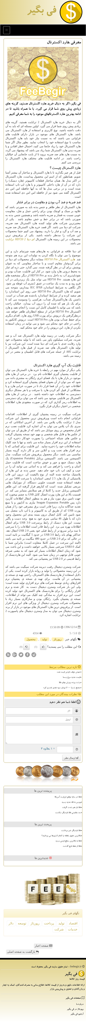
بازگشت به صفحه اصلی (21, 951)
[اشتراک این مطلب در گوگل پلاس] (14, 654)
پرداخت (49, 923)
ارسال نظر (70, 758)
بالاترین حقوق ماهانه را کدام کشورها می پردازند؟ (61, 836)
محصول (31, 639)
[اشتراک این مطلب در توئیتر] (21, 654)
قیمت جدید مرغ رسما (71, 677)
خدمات (72, 929)
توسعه (22, 923)
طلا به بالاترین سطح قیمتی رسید (68, 841)
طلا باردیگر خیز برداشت (71, 831)
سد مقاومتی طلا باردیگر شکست (68, 813)
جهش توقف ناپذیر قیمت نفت (68, 672)
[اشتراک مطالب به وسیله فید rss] (8, 654)
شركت (59, 929)
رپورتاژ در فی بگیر (75, 1009)
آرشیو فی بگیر (77, 1014)
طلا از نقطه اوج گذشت (72, 846)
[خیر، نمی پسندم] (26, 647)
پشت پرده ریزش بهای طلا (69, 683)
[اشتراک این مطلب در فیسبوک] (27, 654)
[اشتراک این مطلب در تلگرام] (34, 654)
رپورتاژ (58, 639)
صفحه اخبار (42, 945)
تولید (44, 639)
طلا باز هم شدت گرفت (71, 808)
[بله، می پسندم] (43, 647)
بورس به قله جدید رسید (71, 802)
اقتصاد (73, 923)
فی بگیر (41, 11)
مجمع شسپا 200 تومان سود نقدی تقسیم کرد (61, 688)
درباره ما (80, 1004)
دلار (11, 923)
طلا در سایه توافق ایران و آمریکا (68, 797)
